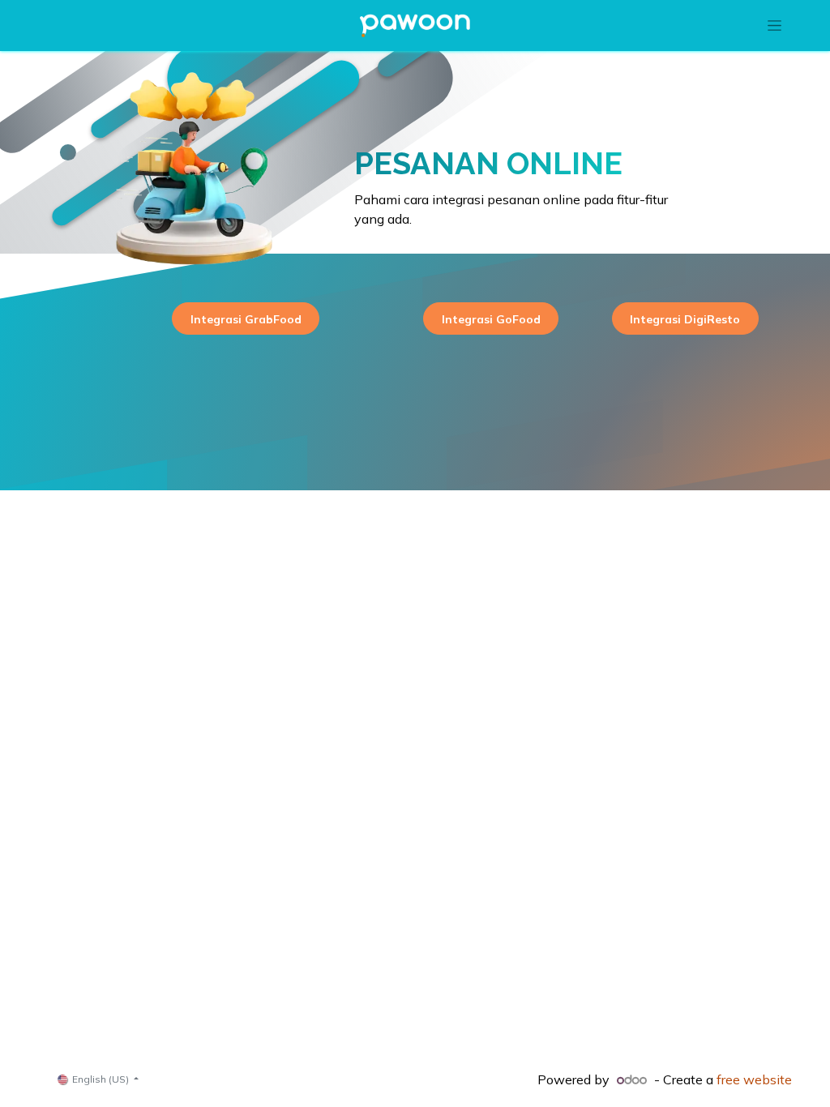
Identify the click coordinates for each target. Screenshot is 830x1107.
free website (754, 1079)
